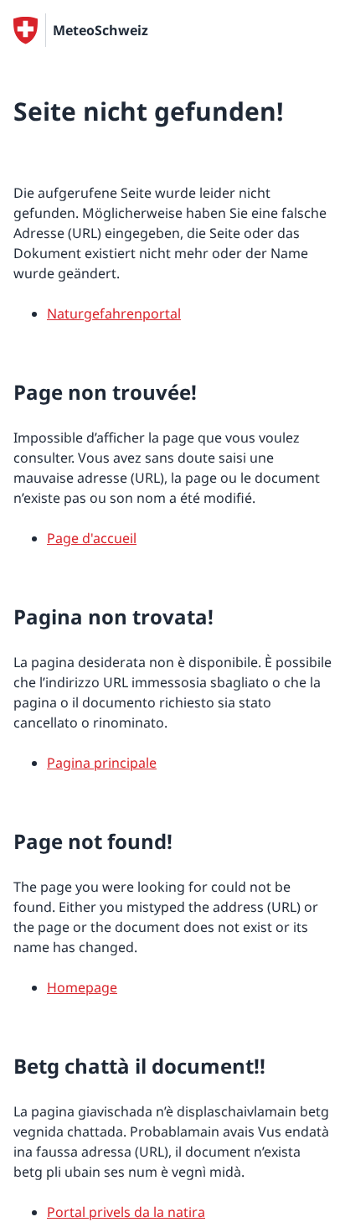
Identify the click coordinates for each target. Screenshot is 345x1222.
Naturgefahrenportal (114, 313)
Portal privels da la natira (126, 1212)
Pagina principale (102, 762)
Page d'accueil (91, 538)
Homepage (82, 987)
